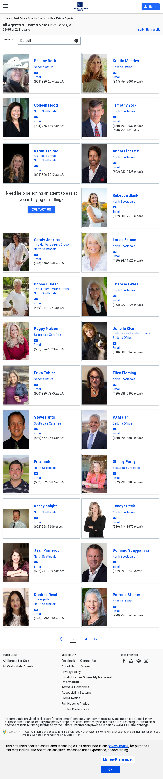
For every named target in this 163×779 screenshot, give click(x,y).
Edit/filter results (149, 29)
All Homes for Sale (16, 661)
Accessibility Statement (78, 693)
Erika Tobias (44, 373)
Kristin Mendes (126, 61)
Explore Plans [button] (74, 735)
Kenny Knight (45, 506)
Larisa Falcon (124, 240)
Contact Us (88, 661)
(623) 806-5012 (44, 174)
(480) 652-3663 (44, 438)
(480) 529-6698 (44, 618)
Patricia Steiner (126, 594)
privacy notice (118, 746)
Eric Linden (43, 461)
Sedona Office (43, 67)
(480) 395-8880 (123, 438)
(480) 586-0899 (123, 393)
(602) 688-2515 (123, 216)
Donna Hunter (46, 284)
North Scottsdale (45, 111)
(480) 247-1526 (123, 260)
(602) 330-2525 (123, 171)
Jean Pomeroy (46, 550)
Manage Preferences (118, 759)
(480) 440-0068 (44, 263)
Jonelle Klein (124, 328)
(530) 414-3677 (123, 526)
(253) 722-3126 (123, 305)
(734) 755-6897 (44, 126)
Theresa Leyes (125, 284)
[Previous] (61, 639)
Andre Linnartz (126, 151)
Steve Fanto (44, 417)
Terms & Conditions (75, 687)
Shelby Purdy (124, 461)
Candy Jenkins (47, 240)
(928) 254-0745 (123, 615)
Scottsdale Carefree (47, 334)
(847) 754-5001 (123, 81)
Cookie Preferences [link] (75, 709)
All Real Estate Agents (18, 666)
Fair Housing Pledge (75, 704)
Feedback (68, 660)
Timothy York (124, 105)
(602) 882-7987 (44, 482)
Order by (9, 39)
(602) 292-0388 (123, 482)
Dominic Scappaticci (131, 550)
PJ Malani (121, 417)
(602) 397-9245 (123, 571)
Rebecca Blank (125, 195)
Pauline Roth (45, 61)
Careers (85, 666)
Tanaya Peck (124, 506)
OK (110, 769)
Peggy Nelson (46, 328)
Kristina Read (45, 594)
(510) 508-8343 (123, 352)
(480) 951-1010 (123, 130)
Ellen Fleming (124, 373)
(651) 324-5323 (44, 349)
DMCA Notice (71, 698)
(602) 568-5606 (44, 526)
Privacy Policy (71, 672)
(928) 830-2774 (44, 81)
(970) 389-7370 (44, 393)
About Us (68, 666)
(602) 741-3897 (44, 571)
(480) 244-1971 (44, 307)
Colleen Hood (46, 105)
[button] (151, 6)
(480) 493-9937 (123, 126)
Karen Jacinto (46, 151)
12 (95, 639)
